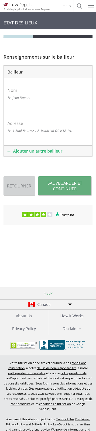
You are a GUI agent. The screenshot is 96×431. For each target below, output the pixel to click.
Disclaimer (82, 419)
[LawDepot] (17, 5)
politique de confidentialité (26, 373)
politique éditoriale (73, 373)
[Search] (79, 6)
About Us (24, 315)
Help (67, 5)
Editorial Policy (42, 424)
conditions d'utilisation (55, 404)
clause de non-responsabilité (56, 368)
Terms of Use (65, 419)
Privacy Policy (24, 328)
